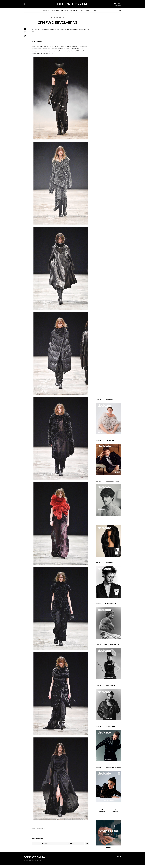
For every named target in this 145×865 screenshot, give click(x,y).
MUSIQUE (55, 10)
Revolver (46, 29)
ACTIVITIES (74, 10)
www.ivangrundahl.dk (38, 828)
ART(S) (63, 10)
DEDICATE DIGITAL (72, 4)
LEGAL (119, 857)
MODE (45, 10)
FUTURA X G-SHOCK (108, 831)
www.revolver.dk (37, 838)
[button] (106, 847)
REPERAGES (60, 17)
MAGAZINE (85, 10)
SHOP (94, 10)
